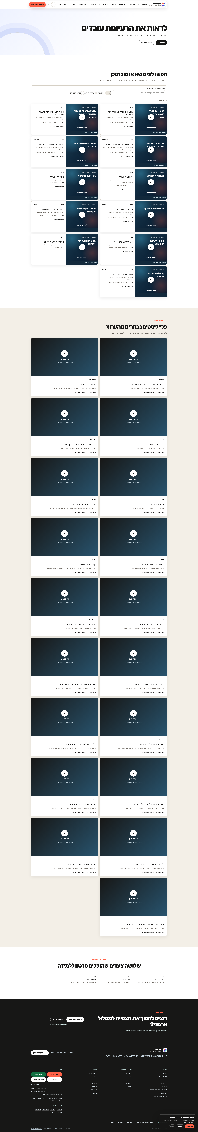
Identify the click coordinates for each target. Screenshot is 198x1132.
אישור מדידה (189, 1126)
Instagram (38, 1109)
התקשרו (54, 1079)
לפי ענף (130, 1086)
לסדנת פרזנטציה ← (127, 221)
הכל (108, 93)
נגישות (55, 1128)
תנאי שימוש (61, 1128)
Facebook (45, 1109)
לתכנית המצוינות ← (127, 251)
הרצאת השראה (95, 4)
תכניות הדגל (163, 1086)
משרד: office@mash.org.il (38, 1088)
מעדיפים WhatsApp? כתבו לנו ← (57, 1024)
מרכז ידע (94, 1080)
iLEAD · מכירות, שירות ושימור (125, 1122)
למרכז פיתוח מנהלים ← (126, 156)
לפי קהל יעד (129, 1083)
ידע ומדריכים (83, 4)
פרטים (172, 1126)
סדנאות (144, 4)
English (113, 1122)
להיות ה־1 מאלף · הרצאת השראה (158, 1090)
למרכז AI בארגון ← (127, 286)
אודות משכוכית (75, 93)
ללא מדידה (180, 1126)
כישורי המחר (123, 4)
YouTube (59, 1109)
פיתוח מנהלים (134, 4)
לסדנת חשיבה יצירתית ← (57, 126)
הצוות (95, 1076)
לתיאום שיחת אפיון (37, 4)
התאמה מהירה (58, 1019)
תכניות (114, 4)
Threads (59, 1112)
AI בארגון (106, 4)
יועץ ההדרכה (62, 4)
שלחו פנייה (54, 1074)
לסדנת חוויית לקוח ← (58, 254)
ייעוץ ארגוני (164, 1093)
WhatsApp (38, 1074)
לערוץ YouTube (146, 43)
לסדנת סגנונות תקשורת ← (125, 189)
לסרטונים (161, 43)
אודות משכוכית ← (128, 126)
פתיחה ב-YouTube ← (148, 392)
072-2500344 (35, 1085)
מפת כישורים (128, 1080)
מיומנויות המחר (163, 1076)
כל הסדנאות (163, 1083)
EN (48, 4)
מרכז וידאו (94, 1086)
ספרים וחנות (93, 1090)
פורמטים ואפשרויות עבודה (160, 1096)
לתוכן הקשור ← (160, 392)
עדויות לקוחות (89, 93)
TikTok (54, 1112)
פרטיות (68, 1128)
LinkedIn (52, 1109)
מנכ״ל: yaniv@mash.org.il (38, 1091)
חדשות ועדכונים (92, 1083)
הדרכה (100, 93)
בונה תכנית (129, 1076)
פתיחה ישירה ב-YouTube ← (159, 132)
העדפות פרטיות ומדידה (36, 1128)
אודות (73, 4)
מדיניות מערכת (48, 1128)
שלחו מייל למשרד (38, 1079)
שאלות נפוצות (93, 1093)
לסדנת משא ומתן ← (58, 219)
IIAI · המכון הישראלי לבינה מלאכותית (145, 1122)
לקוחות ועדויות (93, 1073)
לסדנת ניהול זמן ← (59, 186)
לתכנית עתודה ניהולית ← (57, 156)
